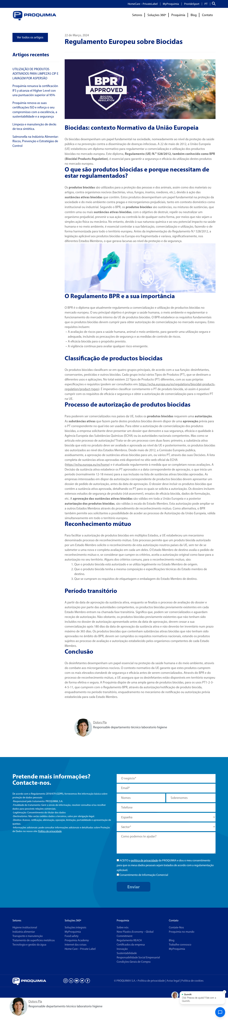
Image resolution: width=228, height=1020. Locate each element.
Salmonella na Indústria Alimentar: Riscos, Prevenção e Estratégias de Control (35, 141)
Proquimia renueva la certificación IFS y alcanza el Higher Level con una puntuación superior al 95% (35, 90)
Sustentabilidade (127, 953)
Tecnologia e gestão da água (29, 944)
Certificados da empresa (131, 944)
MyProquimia (171, 4)
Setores (137, 15)
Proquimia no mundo (181, 931)
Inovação (122, 949)
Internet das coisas (75, 944)
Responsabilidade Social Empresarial (138, 957)
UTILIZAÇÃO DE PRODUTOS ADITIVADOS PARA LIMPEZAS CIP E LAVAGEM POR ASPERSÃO (35, 73)
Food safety (72, 936)
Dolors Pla (100, 722)
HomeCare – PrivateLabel (143, 4)
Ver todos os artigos (30, 37)
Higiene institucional (24, 927)
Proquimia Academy (77, 940)
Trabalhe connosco (180, 944)
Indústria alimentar (23, 931)
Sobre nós (122, 927)
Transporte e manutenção (27, 936)
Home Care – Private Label (80, 949)
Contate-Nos (176, 927)
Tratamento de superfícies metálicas (33, 940)
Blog (194, 15)
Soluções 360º (156, 15)
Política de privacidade (50, 831)
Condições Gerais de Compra (134, 961)
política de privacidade (144, 860)
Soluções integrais (75, 927)
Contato (207, 15)
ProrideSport (191, 4)
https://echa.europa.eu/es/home (87, 465)
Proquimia (178, 15)
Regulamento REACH (129, 940)
